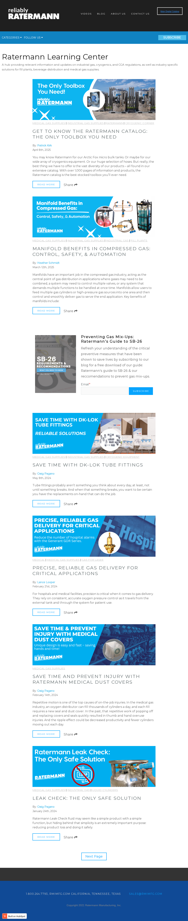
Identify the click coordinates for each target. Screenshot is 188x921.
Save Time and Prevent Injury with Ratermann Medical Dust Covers (86, 679)
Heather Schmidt (48, 263)
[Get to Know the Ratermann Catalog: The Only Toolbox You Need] (93, 99)
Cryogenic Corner (139, 123)
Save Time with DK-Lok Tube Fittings (87, 465)
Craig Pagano (46, 473)
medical (38, 559)
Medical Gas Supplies (48, 123)
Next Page (94, 856)
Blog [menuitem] (101, 13)
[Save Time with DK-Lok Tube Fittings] (93, 433)
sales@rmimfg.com (145, 894)
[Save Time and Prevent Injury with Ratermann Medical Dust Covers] (93, 644)
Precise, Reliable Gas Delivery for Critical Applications (85, 570)
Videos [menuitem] (86, 13)
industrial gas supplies (85, 123)
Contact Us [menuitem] (140, 13)
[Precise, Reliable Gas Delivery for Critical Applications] (93, 536)
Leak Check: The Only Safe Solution (86, 798)
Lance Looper (46, 582)
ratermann (114, 123)
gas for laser (93, 559)
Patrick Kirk (44, 145)
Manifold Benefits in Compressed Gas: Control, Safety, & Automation (91, 251)
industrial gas (117, 240)
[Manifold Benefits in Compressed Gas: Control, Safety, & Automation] (93, 216)
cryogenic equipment (123, 456)
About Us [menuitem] (118, 13)
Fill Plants (139, 240)
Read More (46, 184)
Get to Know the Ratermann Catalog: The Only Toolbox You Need (90, 134)
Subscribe (172, 37)
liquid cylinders (105, 790)
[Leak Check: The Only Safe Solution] (93, 766)
